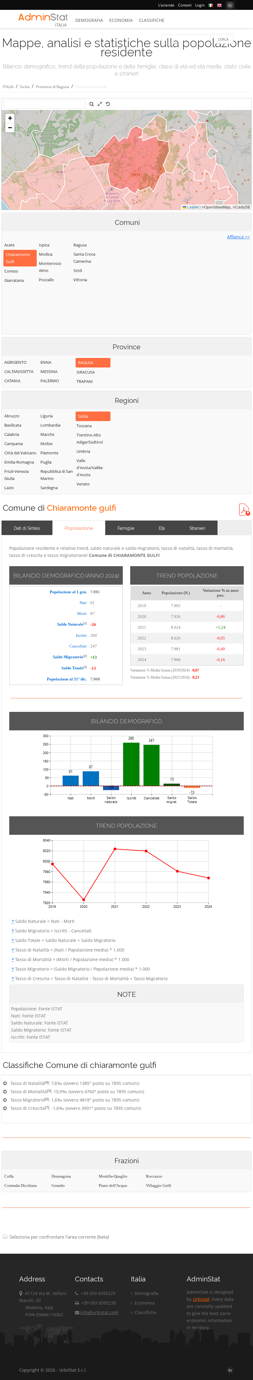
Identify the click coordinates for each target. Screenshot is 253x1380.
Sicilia (25, 86)
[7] (47, 1107)
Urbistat (201, 1299)
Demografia (89, 20)
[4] (46, 1082)
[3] (85, 667)
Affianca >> (238, 237)
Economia (121, 20)
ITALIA (8, 86)
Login (200, 5)
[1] (85, 623)
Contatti (185, 5)
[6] (46, 1099)
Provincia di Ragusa (52, 86)
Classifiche (151, 20)
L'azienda (166, 5)
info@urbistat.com (99, 1312)
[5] (49, 1090)
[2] (85, 656)
